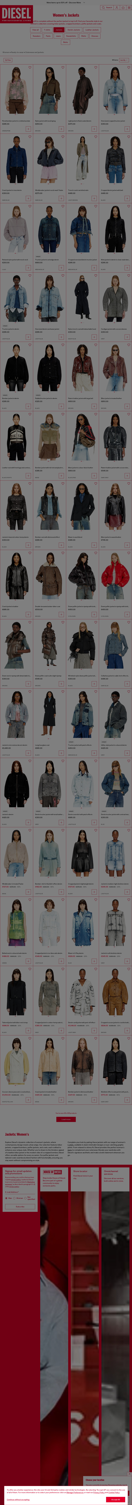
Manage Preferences (75, 1492)
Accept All (115, 1500)
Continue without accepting (18, 1500)
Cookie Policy (113, 1492)
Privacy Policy (99, 1492)
